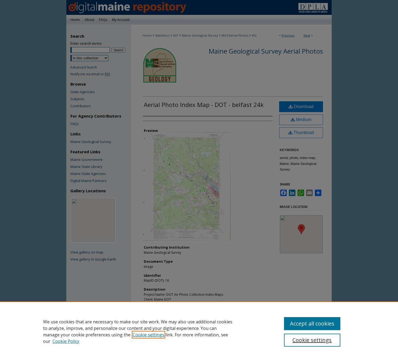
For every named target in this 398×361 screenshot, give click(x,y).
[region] (199, 331)
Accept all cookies (312, 323)
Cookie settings (148, 335)
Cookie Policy (66, 341)
